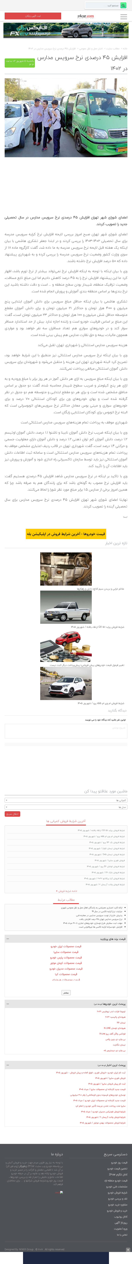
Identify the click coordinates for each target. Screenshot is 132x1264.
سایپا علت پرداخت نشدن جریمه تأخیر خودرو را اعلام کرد (100, 1106)
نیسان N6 (121, 1022)
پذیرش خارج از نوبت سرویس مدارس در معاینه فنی (99, 915)
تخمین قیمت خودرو (117, 1168)
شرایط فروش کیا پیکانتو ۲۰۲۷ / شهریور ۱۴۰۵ (104, 878)
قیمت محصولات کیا (66, 974)
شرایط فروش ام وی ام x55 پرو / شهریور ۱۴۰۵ (101, 703)
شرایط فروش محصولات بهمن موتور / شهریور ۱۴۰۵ (102, 1123)
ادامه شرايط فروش (67, 891)
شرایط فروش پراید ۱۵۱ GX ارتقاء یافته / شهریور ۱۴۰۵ (97, 627)
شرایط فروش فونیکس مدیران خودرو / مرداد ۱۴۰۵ (103, 1111)
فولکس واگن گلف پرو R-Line (112, 1034)
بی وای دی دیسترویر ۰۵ (114, 1050)
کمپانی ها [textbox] (121, 800)
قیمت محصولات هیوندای (66, 980)
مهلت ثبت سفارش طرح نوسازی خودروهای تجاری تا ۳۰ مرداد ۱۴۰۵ (92, 923)
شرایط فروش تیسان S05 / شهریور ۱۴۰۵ (107, 854)
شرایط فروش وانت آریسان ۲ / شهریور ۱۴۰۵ (105, 884)
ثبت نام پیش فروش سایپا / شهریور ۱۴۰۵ (106, 1084)
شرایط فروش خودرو (117, 1192)
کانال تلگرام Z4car (118, 1174)
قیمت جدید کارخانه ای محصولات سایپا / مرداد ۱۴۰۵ (102, 1089)
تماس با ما (122, 1235)
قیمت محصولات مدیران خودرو (66, 968)
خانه (125, 49)
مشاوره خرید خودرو (117, 1204)
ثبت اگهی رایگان (33, 16)
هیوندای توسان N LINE (114, 1028)
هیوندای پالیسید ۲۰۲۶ (115, 1017)
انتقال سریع (12, 814)
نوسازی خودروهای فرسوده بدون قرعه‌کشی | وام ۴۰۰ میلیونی (97, 1095)
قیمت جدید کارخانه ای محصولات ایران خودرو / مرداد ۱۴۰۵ (99, 1100)
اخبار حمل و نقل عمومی (91, 49)
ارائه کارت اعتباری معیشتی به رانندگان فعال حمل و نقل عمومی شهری (91, 908)
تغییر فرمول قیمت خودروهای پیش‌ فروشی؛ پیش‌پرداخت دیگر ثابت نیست (87, 665)
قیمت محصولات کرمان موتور (66, 963)
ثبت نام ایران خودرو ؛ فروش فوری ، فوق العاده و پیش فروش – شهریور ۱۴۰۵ (90, 1072)
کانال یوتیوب (120, 1217)
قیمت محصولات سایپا (66, 952)
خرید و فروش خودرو (116, 1210)
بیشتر (66, 992)
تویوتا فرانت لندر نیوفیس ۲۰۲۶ (111, 1011)
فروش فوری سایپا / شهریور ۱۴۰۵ (110, 860)
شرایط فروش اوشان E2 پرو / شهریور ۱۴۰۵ (106, 866)
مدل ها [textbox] (122, 807)
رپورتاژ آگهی (121, 1223)
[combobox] (66, 800)
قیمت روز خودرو (119, 1162)
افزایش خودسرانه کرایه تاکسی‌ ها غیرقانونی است (100, 927)
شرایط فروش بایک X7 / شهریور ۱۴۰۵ (108, 872)
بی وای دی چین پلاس (115, 1039)
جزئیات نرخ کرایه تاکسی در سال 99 (107, 911)
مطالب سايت (112, 49)
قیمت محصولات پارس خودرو (66, 957)
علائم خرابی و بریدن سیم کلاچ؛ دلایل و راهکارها (100, 589)
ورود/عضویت (120, 1229)
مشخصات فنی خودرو (116, 1186)
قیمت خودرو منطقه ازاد (115, 1180)
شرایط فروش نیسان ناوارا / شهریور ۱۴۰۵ (107, 848)
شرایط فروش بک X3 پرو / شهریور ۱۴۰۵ (107, 842)
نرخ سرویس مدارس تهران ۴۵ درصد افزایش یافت (100, 919)
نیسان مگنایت (119, 1045)
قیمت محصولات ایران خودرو (66, 946)
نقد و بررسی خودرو (117, 1198)
